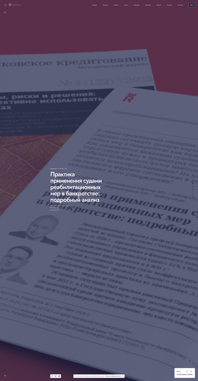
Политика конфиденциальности (113, 376)
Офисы (192, 5)
